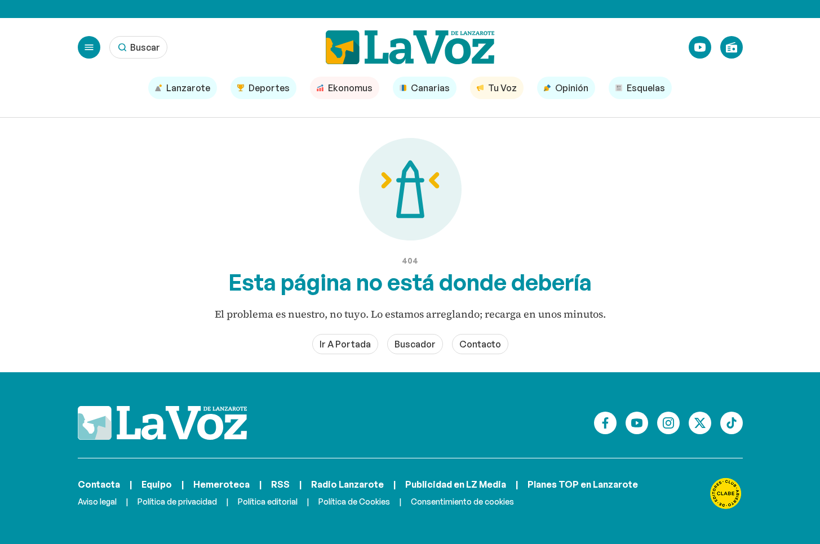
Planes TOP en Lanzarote (583, 484)
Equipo (156, 484)
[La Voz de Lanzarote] (410, 47)
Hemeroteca (221, 484)
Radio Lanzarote (347, 484)
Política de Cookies (354, 501)
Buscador (415, 344)
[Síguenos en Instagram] (668, 423)
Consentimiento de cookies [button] (462, 501)
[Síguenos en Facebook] (605, 423)
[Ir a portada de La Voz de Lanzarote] (162, 423)
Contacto (480, 344)
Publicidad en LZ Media (455, 484)
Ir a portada (345, 344)
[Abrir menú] (89, 47)
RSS (280, 484)
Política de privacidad (177, 501)
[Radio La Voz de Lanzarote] (731, 47)
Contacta (99, 484)
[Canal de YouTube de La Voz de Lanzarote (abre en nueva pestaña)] (700, 47)
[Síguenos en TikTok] (731, 423)
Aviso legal (97, 501)
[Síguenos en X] (700, 423)
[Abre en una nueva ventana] (726, 493)
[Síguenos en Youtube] (637, 423)
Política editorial (268, 501)
